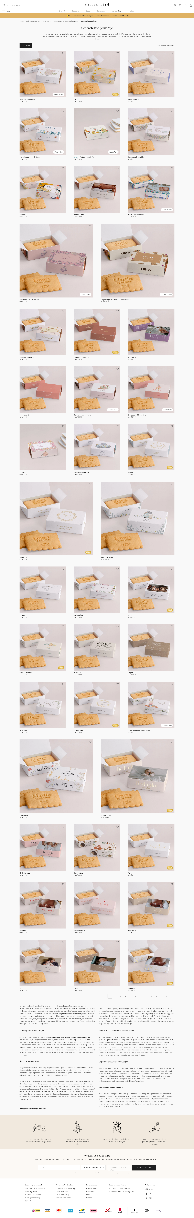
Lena (21, 99)
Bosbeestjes (78, 873)
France (88, 1195)
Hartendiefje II (79, 931)
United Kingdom (92, 1189)
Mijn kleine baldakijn (81, 472)
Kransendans (79, 730)
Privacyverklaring (62, 1195)
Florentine (23, 300)
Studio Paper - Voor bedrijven (119, 1189)
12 (167, 996)
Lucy (75, 99)
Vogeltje (131, 673)
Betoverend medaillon (136, 157)
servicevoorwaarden (107, 1173)
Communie (101, 11)
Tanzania (23, 215)
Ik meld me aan (144, 1167)
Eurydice (23, 931)
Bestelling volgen (31, 1192)
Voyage (22, 615)
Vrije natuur (24, 815)
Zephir (130, 472)
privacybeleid (95, 1173)
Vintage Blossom (26, 673)
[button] (127, 15)
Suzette (76, 415)
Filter (27, 45)
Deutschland (90, 1192)
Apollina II (132, 931)
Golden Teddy (106, 815)
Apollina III (132, 357)
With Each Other (107, 557)
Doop (88, 11)
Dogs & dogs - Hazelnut (109, 300)
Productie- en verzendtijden (35, 1189)
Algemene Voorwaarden (34, 1195)
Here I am (23, 730)
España (89, 1198)
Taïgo (82, 157)
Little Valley (78, 615)
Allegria (22, 472)
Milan (130, 215)
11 (161, 996)
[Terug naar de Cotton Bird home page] (97, 7)
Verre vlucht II (79, 215)
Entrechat (131, 415)
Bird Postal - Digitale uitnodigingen (121, 1192)
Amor (21, 988)
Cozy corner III (133, 730)
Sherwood (23, 557)
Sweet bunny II (133, 99)
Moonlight (132, 988)
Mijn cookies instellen (63, 1198)
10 (156, 996)
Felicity (76, 988)
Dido (129, 615)
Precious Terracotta (81, 357)
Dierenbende (24, 157)
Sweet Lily (77, 673)
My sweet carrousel (27, 357)
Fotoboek (131, 11)
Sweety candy (25, 415)
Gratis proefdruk (62, 1192)
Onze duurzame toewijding (65, 1189)
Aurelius (131, 873)
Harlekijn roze (25, 873)
